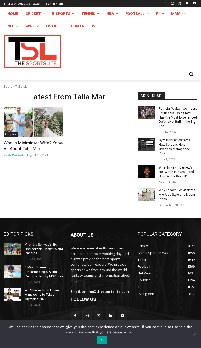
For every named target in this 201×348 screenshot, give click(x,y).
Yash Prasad (13, 155)
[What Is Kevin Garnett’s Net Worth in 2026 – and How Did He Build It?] (146, 171)
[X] (180, 4)
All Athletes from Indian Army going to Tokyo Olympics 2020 (42, 295)
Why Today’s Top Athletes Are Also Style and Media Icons (177, 194)
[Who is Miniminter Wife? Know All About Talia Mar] (33, 122)
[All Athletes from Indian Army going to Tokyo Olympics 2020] (12, 294)
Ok (101, 340)
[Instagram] (173, 4)
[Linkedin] (110, 315)
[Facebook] (165, 4)
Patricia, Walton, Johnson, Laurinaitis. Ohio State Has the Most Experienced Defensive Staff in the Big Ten (178, 117)
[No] (194, 334)
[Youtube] (194, 4)
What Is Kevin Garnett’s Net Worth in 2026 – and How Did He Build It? (176, 172)
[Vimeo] (187, 4)
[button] (191, 74)
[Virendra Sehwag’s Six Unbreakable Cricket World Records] (12, 249)
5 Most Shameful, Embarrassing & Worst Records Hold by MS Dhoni (44, 272)
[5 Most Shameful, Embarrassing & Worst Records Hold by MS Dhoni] (12, 271)
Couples (10, 134)
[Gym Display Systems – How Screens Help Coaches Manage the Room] (146, 144)
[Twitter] (98, 315)
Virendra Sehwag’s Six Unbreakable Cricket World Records (44, 249)
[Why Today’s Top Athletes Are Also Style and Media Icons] (146, 194)
